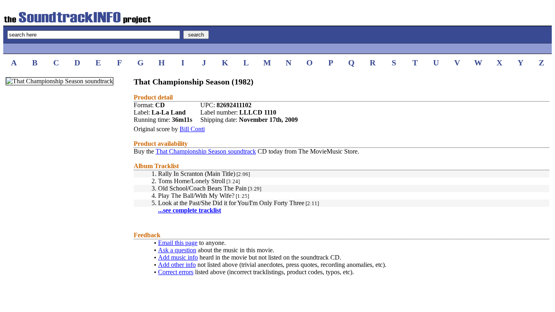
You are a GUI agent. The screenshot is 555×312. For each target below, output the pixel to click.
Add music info (178, 257)
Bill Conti (192, 129)
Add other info (177, 264)
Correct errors (175, 272)
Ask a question (177, 250)
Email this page (177, 242)
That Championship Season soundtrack (206, 151)
